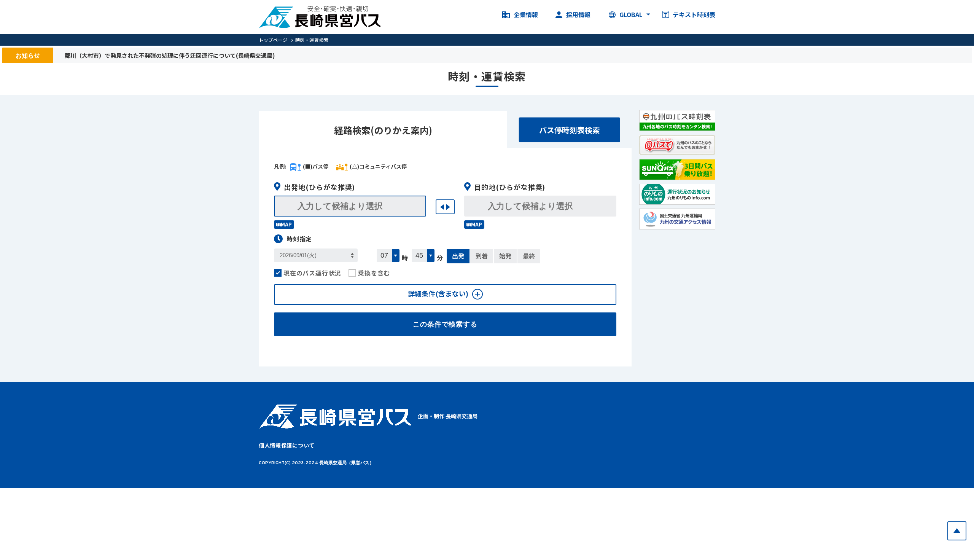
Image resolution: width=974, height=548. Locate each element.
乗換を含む (374, 273)
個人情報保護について (287, 445)
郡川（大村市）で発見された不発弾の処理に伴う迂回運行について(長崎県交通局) (170, 55)
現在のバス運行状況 (312, 273)
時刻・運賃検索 (312, 40)
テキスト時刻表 (694, 14)
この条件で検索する (445, 324)
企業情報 (526, 14)
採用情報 (578, 14)
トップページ (273, 40)
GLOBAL (631, 14)
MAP (286, 224)
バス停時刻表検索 (569, 129)
